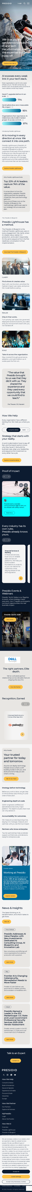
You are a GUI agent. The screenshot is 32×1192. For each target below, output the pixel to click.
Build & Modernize (8, 1085)
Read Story (9, 513)
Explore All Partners (8, 1109)
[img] (7, 96)
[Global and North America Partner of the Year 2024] (16, 725)
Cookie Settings (16, 1176)
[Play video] (26, 485)
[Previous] (4, 477)
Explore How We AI (10, 63)
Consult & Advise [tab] (13, 430)
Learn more (9, 962)
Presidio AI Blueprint (9, 1132)
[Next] (9, 477)
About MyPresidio (8, 1119)
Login (20, 3)
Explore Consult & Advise (11, 460)
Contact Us (15, 1060)
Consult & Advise (7, 1083)
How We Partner (15, 687)
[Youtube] (15, 1075)
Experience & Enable (9, 1090)
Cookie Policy (22, 1167)
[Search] (24, 3)
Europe (4, 1098)
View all (6, 921)
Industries (5, 1096)
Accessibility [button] (17, 1185)
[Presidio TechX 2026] (16, 629)
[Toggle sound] (21, 485)
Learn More (10, 619)
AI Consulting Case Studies (11, 1135)
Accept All (16, 1171)
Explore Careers (10, 896)
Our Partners (6, 1107)
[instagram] (7, 1075)
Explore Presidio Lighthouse (12, 168)
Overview (5, 1127)
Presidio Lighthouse (8, 1130)
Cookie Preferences (7, 1185)
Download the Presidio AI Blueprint (15, 252)
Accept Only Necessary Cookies (16, 1181)
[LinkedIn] (11, 1075)
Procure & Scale (7, 1093)
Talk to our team (11, 779)
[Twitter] (3, 1075)
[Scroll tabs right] (28, 429)
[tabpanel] (16, 448)
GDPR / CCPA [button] (25, 1185)
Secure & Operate (8, 1088)
